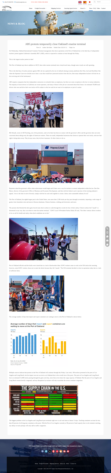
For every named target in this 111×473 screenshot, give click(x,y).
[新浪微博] (57, 451)
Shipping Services (54, 463)
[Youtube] (64, 451)
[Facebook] (42, 451)
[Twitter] (50, 451)
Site (74, 47)
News (67, 463)
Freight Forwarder (43, 463)
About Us (62, 463)
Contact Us (73, 463)
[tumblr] (53, 451)
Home (36, 463)
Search (94, 1)
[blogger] (60, 451)
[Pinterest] (68, 451)
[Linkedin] (46, 451)
